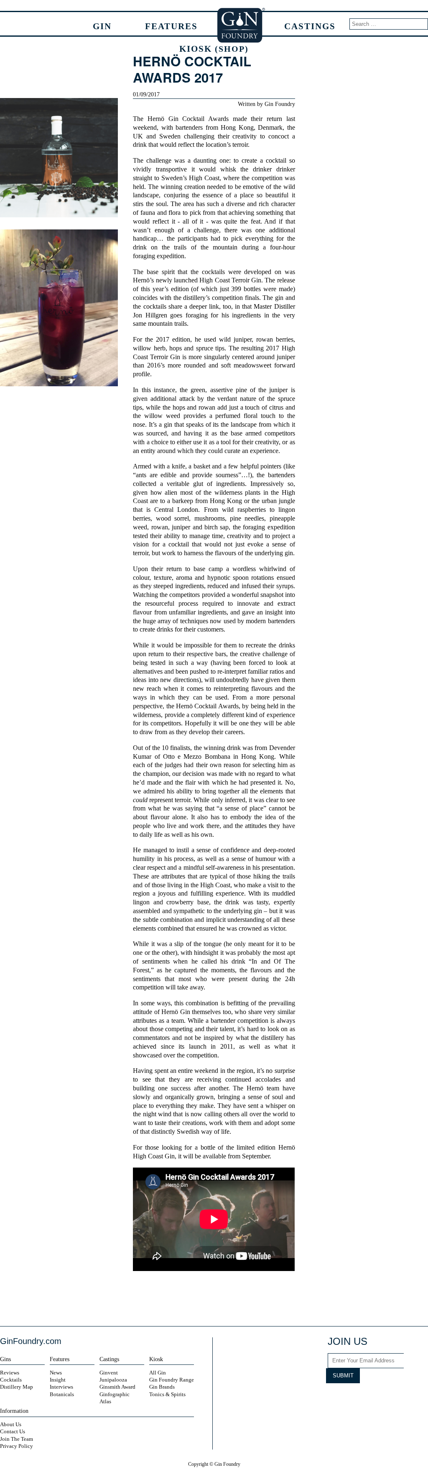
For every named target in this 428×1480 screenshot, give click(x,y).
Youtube (382, 1398)
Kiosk (214, 48)
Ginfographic (114, 1394)
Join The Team (16, 1439)
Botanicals (62, 1394)
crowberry (180, 902)
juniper (243, 339)
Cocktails (11, 1380)
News (56, 1372)
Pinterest (403, 1398)
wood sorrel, (173, 518)
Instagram (350, 1398)
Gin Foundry (241, 25)
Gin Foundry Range (171, 1380)
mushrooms (209, 518)
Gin (102, 26)
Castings (310, 26)
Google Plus (418, 1398)
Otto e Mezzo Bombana (196, 756)
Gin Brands (162, 1387)
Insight (58, 1380)
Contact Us (12, 1431)
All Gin (157, 1372)
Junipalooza (113, 1380)
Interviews (61, 1387)
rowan (159, 527)
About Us (10, 1424)
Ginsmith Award (117, 1387)
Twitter (206, 1298)
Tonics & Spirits (167, 1394)
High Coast (204, 178)
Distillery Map (16, 1387)
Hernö (156, 119)
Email (235, 1298)
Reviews (9, 1372)
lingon (141, 902)
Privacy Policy (16, 1446)
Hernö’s (143, 280)
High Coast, (216, 885)
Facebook (192, 1298)
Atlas (105, 1401)
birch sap (216, 527)
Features (171, 26)
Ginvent (108, 1372)
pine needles (247, 518)
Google (220, 1298)
